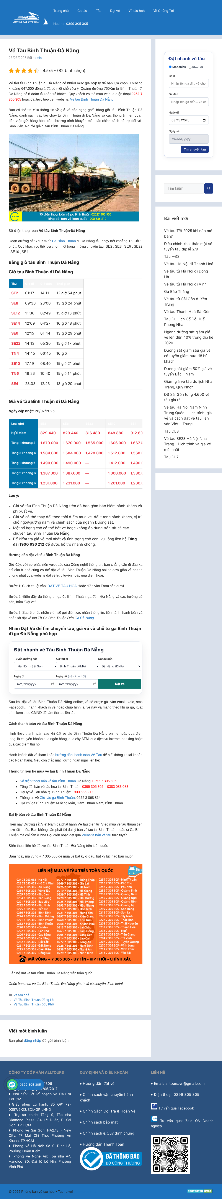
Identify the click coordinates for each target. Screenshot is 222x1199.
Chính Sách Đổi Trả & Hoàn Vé (109, 1111)
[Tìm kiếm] (208, 188)
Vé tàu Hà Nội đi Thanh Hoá (188, 264)
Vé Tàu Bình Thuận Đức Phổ (34, 1004)
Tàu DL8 (171, 431)
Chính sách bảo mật (100, 1122)
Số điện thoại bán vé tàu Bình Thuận (48, 781)
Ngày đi (19, 676)
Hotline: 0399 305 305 (70, 24)
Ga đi (172, 76)
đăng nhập (32, 1040)
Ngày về (71, 676)
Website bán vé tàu (96, 835)
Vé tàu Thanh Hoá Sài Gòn (187, 311)
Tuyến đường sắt (25, 658)
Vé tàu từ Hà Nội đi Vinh (185, 284)
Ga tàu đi (62, 658)
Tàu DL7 (171, 457)
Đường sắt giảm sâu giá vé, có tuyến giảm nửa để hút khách (188, 356)
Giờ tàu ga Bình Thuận (57, 798)
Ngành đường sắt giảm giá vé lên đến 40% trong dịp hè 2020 (188, 337)
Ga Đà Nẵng (84, 618)
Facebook (186, 1108)
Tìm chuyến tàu (195, 149)
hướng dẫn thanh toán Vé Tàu (78, 755)
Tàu (98, 11)
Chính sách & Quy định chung (108, 1133)
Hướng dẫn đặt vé (98, 1083)
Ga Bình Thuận (64, 241)
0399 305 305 (30, 1084)
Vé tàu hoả (137, 11)
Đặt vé (115, 11)
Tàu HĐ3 (172, 256)
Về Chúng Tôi (163, 11)
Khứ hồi (197, 67)
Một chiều (179, 67)
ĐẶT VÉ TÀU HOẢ (62, 586)
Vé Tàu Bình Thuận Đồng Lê (34, 1000)
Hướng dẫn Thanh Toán (103, 1144)
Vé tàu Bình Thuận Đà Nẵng (92, 99)
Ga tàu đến (105, 658)
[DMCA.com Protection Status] (200, 1192)
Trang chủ (61, 11)
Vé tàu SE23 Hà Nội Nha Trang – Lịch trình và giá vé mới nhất (187, 444)
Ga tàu (82, 11)
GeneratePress (85, 1191)
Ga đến (173, 94)
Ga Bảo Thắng (176, 291)
